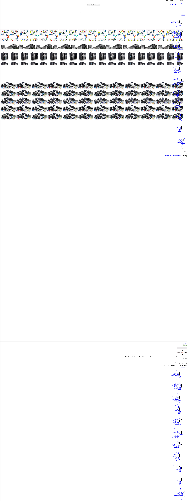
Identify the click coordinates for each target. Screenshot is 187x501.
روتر (180, 24)
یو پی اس (181, 77)
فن (180, 136)
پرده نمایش (177, 438)
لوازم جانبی (181, 120)
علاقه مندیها (185, 0)
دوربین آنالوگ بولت (176, 68)
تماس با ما (181, 139)
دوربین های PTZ (176, 75)
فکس (180, 114)
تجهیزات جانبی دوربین (175, 76)
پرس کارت (177, 105)
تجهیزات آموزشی (178, 82)
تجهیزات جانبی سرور (175, 46)
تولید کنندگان (179, 61)
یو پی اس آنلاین (178, 78)
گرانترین (167, 155)
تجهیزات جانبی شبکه (177, 37)
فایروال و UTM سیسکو (175, 22)
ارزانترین (170, 155)
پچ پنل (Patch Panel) (178, 30)
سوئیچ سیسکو (176, 20)
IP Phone (177, 17)
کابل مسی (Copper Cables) (176, 32)
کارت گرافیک (178, 127)
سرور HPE (179, 42)
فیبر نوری (179, 392)
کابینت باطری (178, 51)
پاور (180, 123)
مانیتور (180, 129)
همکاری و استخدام (180, 140)
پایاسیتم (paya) (176, 415)
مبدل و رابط (177, 38)
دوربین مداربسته (180, 65)
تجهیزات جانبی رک (178, 52)
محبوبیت (180, 155)
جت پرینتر (177, 104)
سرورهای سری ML (175, 43)
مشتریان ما (181, 141)
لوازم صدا (179, 131)
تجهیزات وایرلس (180, 49)
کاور (180, 135)
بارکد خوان (177, 100)
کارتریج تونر (177, 90)
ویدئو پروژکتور (176, 83)
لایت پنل (177, 56)
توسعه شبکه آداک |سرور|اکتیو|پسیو (178, 4)
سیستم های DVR (176, 69)
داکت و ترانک (179, 40)
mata (178, 64)
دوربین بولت (177, 426)
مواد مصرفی (179, 88)
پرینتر (180, 106)
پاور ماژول (177, 54)
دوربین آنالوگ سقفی (175, 67)
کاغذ (180, 119)
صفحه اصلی (183, 14)
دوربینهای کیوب (176, 72)
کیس (180, 122)
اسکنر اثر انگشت (176, 101)
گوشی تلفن (179, 117)
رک (182, 403)
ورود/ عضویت (184, 1)
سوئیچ (180, 25)
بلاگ (179, 0)
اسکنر (180, 115)
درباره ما (183, 138)
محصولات (183, 15)
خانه (186, 148)
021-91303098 (176, 0)
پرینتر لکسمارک (176, 462)
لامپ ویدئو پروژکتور (175, 84)
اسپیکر (180, 130)
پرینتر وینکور (177, 111)
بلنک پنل (177, 53)
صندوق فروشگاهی (176, 92)
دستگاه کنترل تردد (176, 103)
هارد (180, 128)
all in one (179, 87)
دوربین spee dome (176, 427)
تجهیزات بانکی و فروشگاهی (176, 91)
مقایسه (181, 0)
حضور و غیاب (176, 450)
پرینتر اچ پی (177, 107)
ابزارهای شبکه (178, 29)
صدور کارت (177, 96)
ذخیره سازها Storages (177, 47)
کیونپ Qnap (177, 48)
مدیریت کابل (177, 57)
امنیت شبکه (181, 498)
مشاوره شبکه (180, 146)
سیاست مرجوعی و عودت (178, 142)
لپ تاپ (179, 439)
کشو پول (177, 99)
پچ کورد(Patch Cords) (177, 31)
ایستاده (179, 59)
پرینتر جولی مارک (176, 112)
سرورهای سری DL (176, 44)
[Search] (80, 12)
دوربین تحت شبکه (178, 71)
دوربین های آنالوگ (178, 66)
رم (180, 126)
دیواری (180, 58)
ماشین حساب (176, 94)
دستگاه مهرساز (176, 102)
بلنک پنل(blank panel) (177, 35)
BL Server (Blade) (176, 45)
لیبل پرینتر (177, 93)
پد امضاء (177, 95)
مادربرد (179, 124)
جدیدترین (173, 155)
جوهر (178, 89)
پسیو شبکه (181, 28)
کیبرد (180, 474)
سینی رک (177, 55)
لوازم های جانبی (176, 70)
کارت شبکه (179, 380)
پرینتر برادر (177, 110)
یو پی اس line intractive (177, 79)
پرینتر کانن (177, 108)
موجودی (164, 155)
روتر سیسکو (177, 19)
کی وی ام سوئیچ (178, 26)
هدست (180, 486)
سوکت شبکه (179, 34)
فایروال (179, 23)
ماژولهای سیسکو (176, 21)
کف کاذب (179, 36)
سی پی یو (179, 125)
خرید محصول (184, 347)
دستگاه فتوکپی (178, 116)
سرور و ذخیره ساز (180, 41)
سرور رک (179, 60)
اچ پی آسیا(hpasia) (176, 63)
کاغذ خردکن (177, 98)
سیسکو (179, 18)
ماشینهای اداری (180, 81)
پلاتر (180, 118)
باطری (180, 80)
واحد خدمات (183, 143)
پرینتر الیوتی (177, 113)
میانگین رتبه (177, 155)
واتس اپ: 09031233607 (170, 0)
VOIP (180, 369)
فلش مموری (179, 134)
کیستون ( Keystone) (177, 33)
